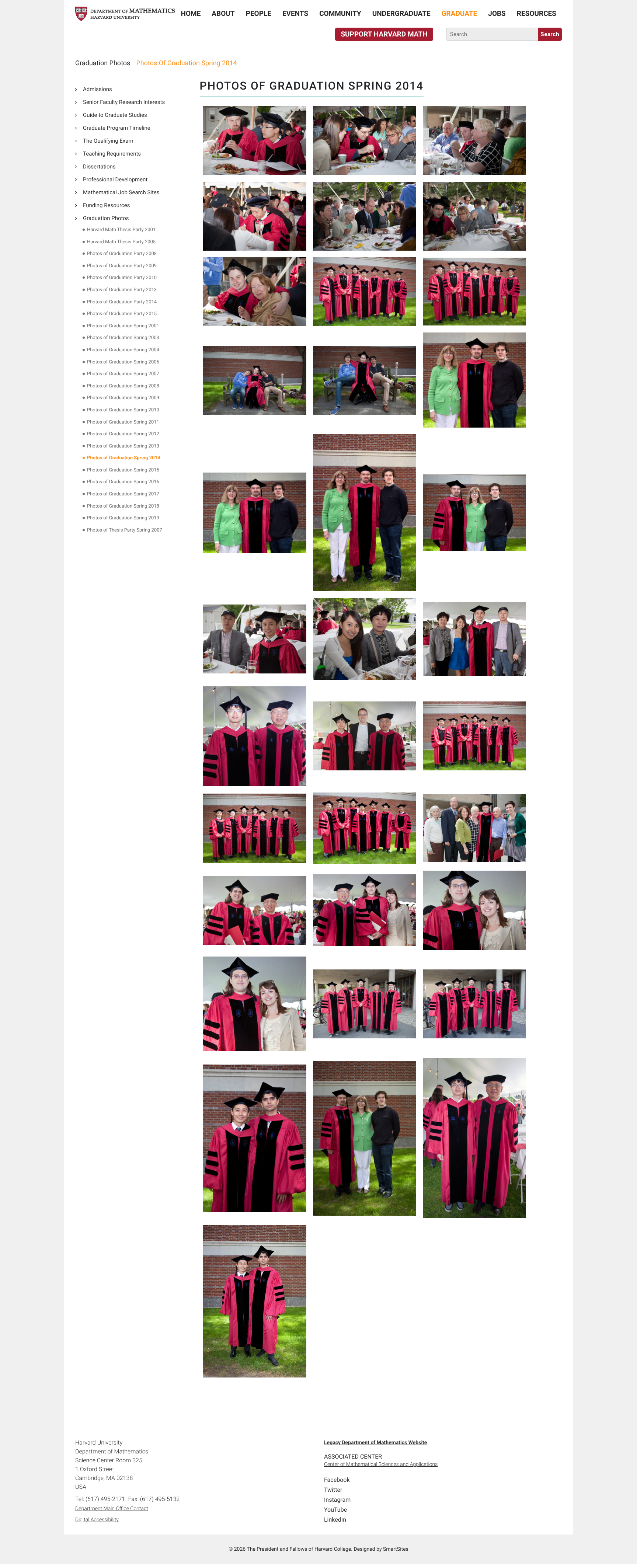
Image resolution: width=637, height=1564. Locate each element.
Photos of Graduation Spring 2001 (123, 326)
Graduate (459, 13)
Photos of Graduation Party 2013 (122, 290)
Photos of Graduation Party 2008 (122, 254)
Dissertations (99, 166)
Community (340, 13)
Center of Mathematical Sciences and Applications (381, 1464)
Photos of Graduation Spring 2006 (123, 362)
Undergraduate (401, 13)
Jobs (497, 13)
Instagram (337, 1499)
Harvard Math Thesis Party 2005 (121, 242)
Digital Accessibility (97, 1520)
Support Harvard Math (384, 34)
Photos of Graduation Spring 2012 (123, 434)
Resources (536, 13)
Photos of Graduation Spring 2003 (123, 338)
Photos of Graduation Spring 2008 (123, 386)
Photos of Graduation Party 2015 (122, 314)
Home (191, 13)
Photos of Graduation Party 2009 (122, 266)
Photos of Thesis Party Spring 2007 (124, 530)
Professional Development (115, 179)
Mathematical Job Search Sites (121, 192)
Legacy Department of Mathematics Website (375, 1443)
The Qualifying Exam (108, 140)
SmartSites (395, 1549)
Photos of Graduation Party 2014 (122, 302)
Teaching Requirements (112, 153)
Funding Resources (106, 205)
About (223, 13)
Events (295, 13)
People (258, 13)
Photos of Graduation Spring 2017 (123, 494)
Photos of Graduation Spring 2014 (123, 458)
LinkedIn (335, 1519)
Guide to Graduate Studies (115, 115)
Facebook (336, 1479)
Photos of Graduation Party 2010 (122, 278)
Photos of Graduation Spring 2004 (123, 350)
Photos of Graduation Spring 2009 (123, 398)
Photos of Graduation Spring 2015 (123, 470)
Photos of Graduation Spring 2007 (123, 374)
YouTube (335, 1509)
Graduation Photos (106, 218)
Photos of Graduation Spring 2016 (123, 482)
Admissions (97, 89)
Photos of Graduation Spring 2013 (123, 446)
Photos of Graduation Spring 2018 (123, 506)
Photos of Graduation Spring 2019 (123, 518)
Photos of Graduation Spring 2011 (123, 422)
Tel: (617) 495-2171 (100, 1498)
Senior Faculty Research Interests (124, 102)
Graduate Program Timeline (116, 128)
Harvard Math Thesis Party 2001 (121, 230)
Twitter (333, 1489)
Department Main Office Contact (111, 1509)
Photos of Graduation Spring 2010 (123, 410)
